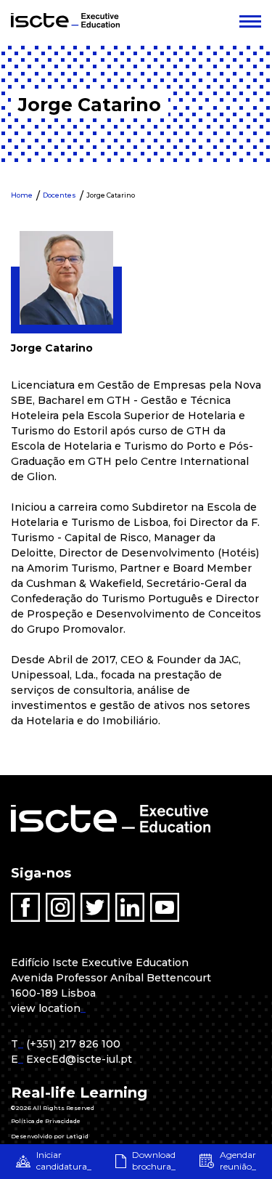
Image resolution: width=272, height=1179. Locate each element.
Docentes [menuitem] (59, 195)
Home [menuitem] (22, 195)
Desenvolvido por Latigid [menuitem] (49, 1136)
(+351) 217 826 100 (73, 1043)
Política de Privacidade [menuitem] (46, 1121)
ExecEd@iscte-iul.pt (79, 1059)
